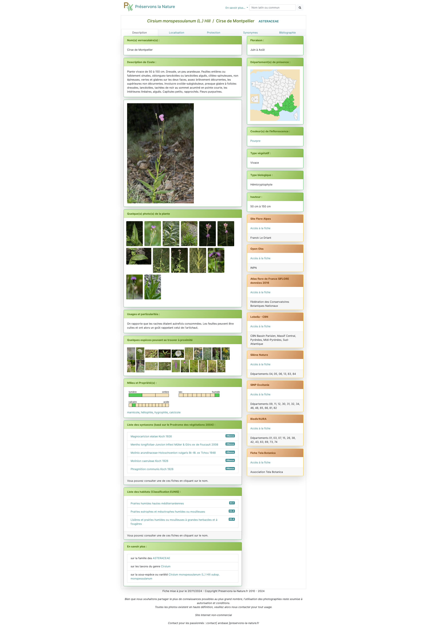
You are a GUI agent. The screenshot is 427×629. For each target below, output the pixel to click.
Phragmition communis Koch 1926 (182, 469)
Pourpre (255, 140)
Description (139, 32)
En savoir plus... (236, 7)
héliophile (147, 412)
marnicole (133, 412)
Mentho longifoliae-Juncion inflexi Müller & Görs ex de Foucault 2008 (182, 444)
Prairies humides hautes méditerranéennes (182, 503)
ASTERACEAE (269, 21)
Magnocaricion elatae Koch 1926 (182, 436)
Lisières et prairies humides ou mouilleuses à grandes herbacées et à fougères (182, 521)
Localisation (176, 32)
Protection (213, 32)
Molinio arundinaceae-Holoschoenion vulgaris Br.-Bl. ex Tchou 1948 (182, 452)
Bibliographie (287, 32)
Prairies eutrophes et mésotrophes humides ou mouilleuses (182, 511)
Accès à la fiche (260, 228)
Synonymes (250, 32)
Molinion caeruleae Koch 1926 (182, 461)
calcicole (174, 412)
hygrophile (161, 412)
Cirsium (165, 566)
